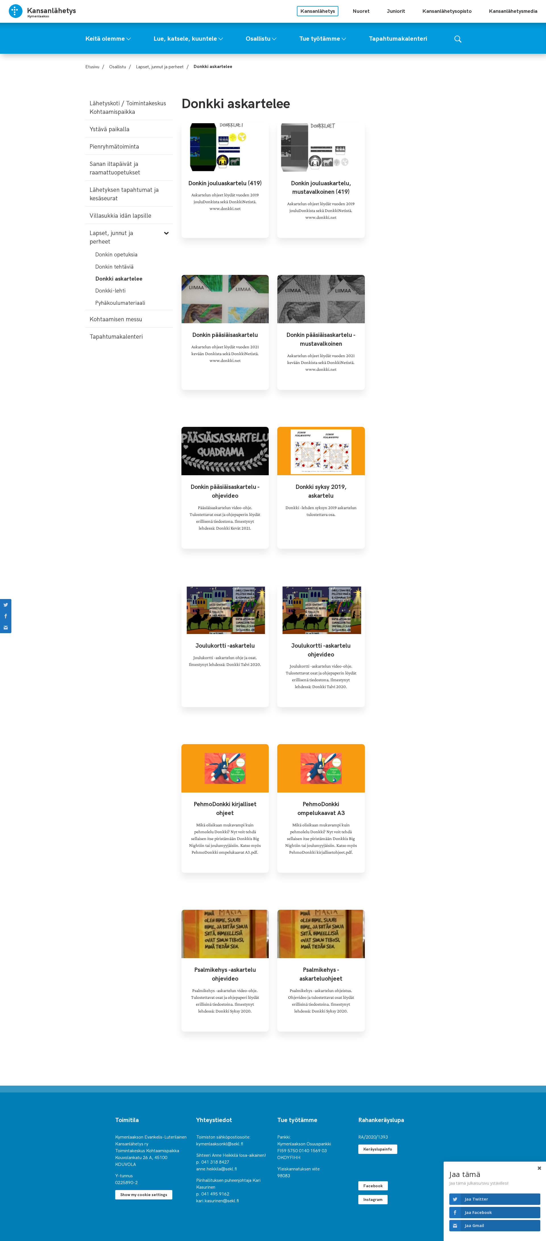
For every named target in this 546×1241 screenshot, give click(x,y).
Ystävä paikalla (109, 129)
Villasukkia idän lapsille (120, 215)
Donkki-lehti (110, 290)
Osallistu (117, 66)
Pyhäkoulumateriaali (120, 302)
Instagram (372, 1199)
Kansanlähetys (317, 10)
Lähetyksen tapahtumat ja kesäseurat (124, 193)
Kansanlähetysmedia (513, 10)
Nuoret (361, 10)
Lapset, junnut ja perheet (160, 66)
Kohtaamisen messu (116, 319)
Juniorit (396, 10)
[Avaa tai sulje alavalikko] (128, 38)
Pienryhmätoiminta (114, 146)
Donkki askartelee (118, 278)
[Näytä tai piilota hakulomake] (458, 38)
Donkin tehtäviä (114, 266)
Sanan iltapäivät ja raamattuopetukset (115, 167)
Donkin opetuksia (116, 254)
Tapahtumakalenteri (116, 336)
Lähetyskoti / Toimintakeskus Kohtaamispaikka (128, 107)
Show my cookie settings (143, 1194)
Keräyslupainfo (377, 1149)
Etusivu (92, 66)
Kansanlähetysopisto (447, 10)
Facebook (373, 1185)
